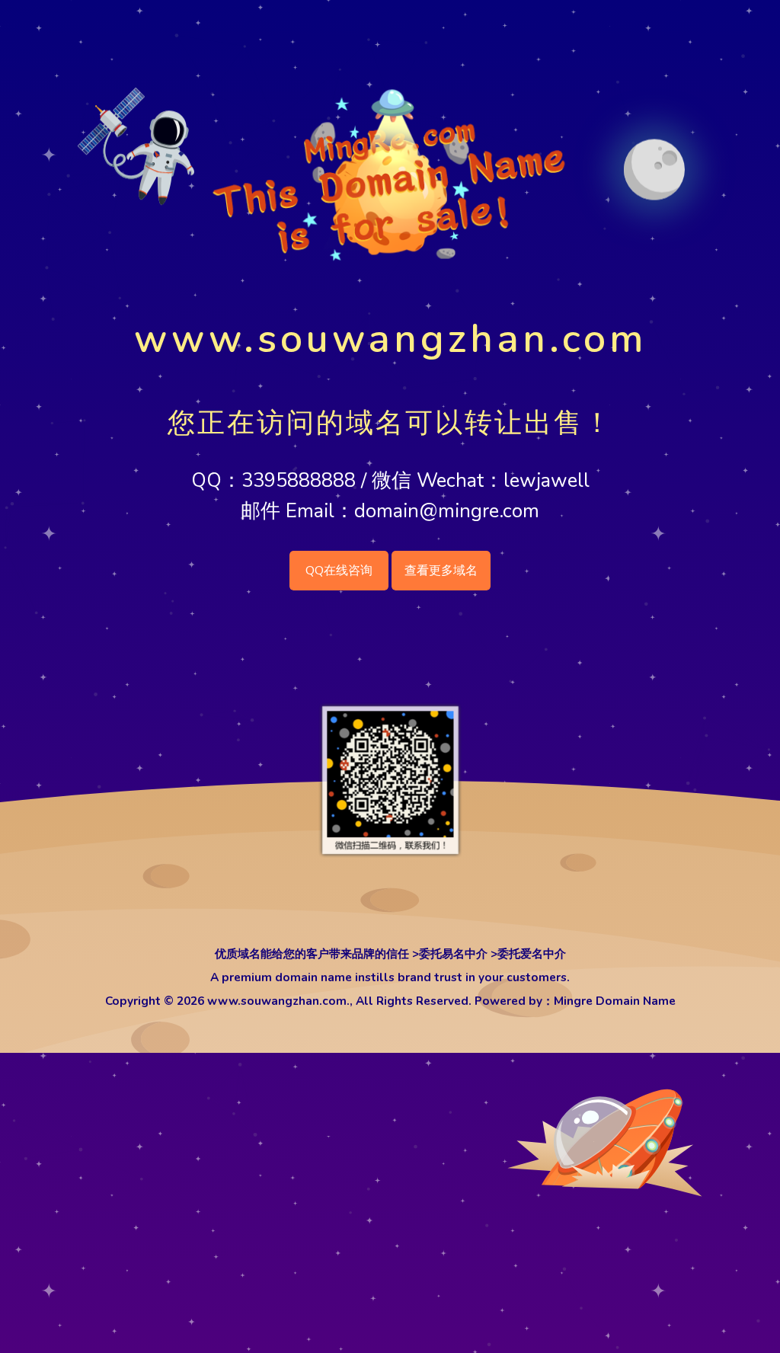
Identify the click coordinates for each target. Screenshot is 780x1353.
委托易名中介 (453, 953)
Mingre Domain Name (615, 1001)
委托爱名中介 (531, 953)
